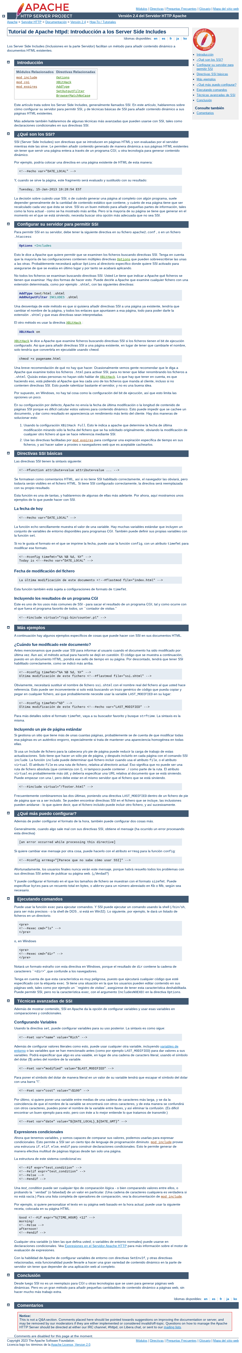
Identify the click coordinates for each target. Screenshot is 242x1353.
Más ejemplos (206, 79)
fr (171, 38)
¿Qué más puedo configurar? (216, 84)
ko (185, 38)
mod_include (26, 77)
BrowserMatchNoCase (73, 96)
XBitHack (63, 82)
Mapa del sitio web (226, 9)
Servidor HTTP (31, 22)
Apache (12, 22)
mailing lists (172, 1327)
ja (177, 38)
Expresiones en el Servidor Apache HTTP (96, 1246)
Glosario (205, 9)
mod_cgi (23, 82)
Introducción (205, 54)
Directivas (157, 9)
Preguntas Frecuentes (181, 9)
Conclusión (204, 100)
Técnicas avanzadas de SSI (216, 95)
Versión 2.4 (78, 22)
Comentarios (205, 113)
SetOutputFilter (70, 91)
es (163, 38)
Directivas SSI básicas (212, 74)
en (155, 38)
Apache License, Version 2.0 (70, 1344)
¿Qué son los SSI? (210, 59)
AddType (62, 87)
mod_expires (26, 87)
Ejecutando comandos (212, 90)
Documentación (56, 22)
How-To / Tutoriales (103, 22)
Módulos (141, 9)
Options (62, 77)
